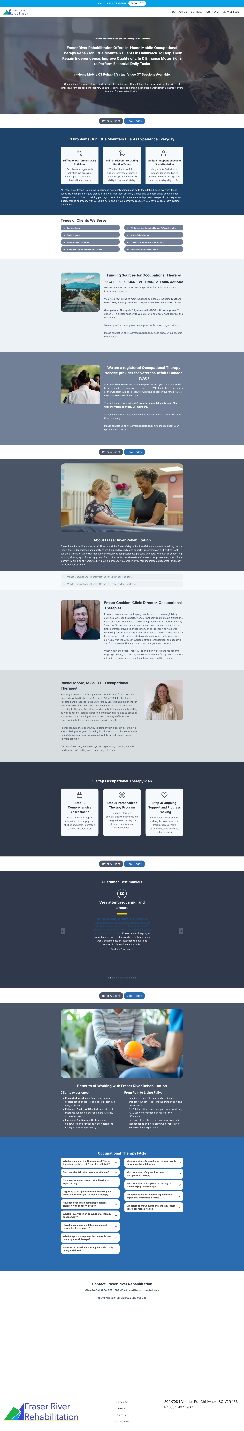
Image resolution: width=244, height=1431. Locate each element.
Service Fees (231, 12)
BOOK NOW (137, 3)
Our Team (212, 12)
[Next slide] (181, 931)
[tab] (108, 978)
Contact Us (179, 12)
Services (196, 12)
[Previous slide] (63, 931)
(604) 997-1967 (110, 1290)
